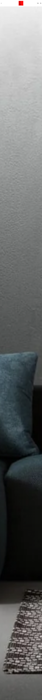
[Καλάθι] (40, 3)
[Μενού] (1, 3)
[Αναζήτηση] (37, 3)
